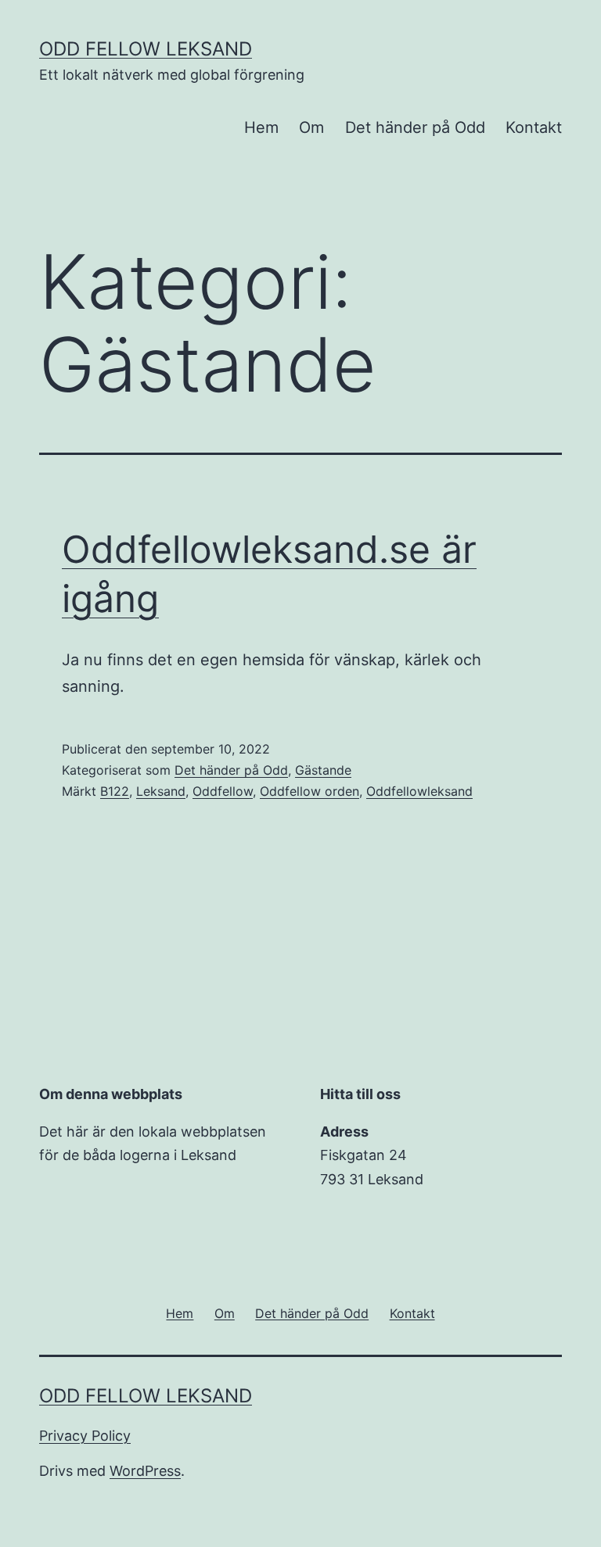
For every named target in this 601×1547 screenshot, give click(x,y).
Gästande (323, 770)
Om (311, 127)
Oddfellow (223, 791)
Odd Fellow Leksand (145, 49)
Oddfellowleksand (419, 791)
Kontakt (534, 127)
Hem (261, 127)
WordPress (145, 1471)
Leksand (160, 791)
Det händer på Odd (415, 127)
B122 (114, 791)
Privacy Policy (85, 1435)
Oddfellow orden (309, 791)
